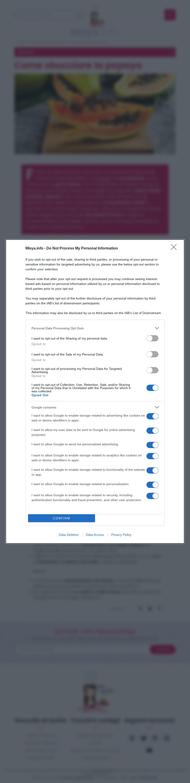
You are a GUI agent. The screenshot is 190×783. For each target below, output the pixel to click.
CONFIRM (61, 518)
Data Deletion (69, 535)
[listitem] (95, 328)
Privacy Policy (121, 535)
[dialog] (95, 391)
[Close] (175, 248)
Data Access (95, 535)
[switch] (152, 338)
